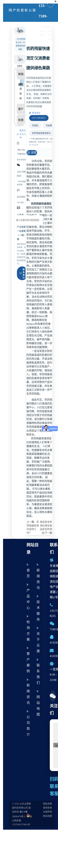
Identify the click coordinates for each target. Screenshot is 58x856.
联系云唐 (34, 35)
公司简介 (30, 35)
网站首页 (10, 35)
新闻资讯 (26, 35)
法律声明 (47, 812)
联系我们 (24, 273)
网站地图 (38, 705)
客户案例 (22, 35)
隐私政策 (47, 804)
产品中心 (14, 35)
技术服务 (38, 610)
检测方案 (18, 35)
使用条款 (47, 808)
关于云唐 (38, 642)
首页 (28, 573)
